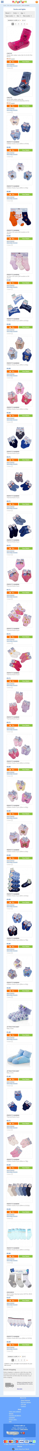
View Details (25, 61)
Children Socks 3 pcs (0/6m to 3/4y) (17, 188)
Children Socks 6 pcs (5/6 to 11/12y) (17, 320)
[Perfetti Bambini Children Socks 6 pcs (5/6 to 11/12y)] (19, 305)
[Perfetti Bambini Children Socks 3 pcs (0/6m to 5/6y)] (19, 791)
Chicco (9, 53)
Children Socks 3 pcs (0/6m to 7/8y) (17, 940)
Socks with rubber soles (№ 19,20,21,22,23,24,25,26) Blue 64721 (18, 100)
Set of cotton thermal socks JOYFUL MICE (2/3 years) (19, 1294)
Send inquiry (24, 1429)
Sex (18, 16)
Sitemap (19, 1446)
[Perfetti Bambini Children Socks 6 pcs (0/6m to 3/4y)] (19, 349)
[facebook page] (21, 1433)
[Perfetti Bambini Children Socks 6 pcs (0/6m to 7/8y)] (19, 1145)
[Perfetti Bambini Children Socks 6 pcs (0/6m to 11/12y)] (19, 1190)
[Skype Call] (12, 1433)
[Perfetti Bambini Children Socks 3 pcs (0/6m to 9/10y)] (19, 128)
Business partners (26, 1402)
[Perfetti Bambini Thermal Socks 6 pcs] (19, 437)
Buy (13, 61)
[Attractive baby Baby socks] (19, 1013)
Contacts (23, 1406)
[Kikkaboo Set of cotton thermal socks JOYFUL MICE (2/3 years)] (19, 1278)
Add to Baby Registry (12, 66)
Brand (7, 13)
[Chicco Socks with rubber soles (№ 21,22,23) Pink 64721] (19, 39)
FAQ (10, 1421)
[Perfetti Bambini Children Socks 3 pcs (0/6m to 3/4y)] (19, 172)
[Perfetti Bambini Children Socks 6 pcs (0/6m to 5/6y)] (19, 393)
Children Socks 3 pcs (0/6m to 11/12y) (18, 763)
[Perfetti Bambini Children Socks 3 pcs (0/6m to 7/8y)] (19, 924)
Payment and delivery (15, 1415)
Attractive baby (13, 1027)
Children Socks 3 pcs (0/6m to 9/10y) (18, 143)
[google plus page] (23, 1433)
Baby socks (10, 1028)
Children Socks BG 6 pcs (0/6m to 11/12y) (19, 1338)
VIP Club (23, 1404)
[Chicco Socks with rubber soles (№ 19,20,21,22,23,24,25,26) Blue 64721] (19, 84)
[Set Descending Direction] (20, 20)
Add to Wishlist (10, 64)
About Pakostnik (25, 1400)
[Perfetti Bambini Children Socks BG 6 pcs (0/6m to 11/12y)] (19, 1322)
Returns (11, 1413)
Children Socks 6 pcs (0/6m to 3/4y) (17, 365)
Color (15, 13)
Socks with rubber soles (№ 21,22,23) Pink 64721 (19, 55)
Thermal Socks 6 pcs (13, 453)
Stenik (27, 1449)
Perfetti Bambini (13, 142)
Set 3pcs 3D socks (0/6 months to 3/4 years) (18, 232)
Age (22, 13)
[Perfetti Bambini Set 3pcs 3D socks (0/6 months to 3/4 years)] (19, 216)
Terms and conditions (15, 1411)
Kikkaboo (10, 1292)
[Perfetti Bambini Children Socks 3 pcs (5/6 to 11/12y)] (19, 880)
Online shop (18, 1449)
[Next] (27, 24)
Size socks (26, 16)
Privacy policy (13, 1419)
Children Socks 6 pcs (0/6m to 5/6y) (17, 409)
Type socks (9, 16)
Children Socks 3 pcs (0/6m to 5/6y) (17, 807)
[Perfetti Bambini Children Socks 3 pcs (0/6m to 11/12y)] (19, 747)
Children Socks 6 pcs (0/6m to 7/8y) (17, 1161)
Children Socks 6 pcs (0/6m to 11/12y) (18, 1205)
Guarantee (12, 1417)
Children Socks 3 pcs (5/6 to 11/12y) (17, 896)
